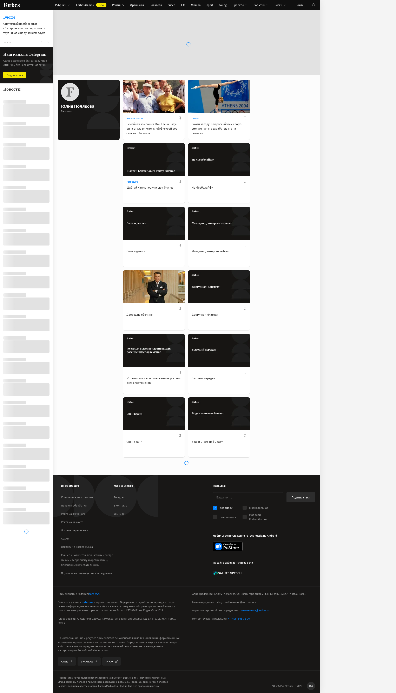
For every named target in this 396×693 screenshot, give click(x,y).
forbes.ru (94, 594)
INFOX (109, 661)
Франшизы (137, 5)
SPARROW (87, 661)
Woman (196, 5)
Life (183, 5)
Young (223, 5)
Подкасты (156, 5)
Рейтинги (118, 5)
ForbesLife (132, 181)
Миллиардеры (134, 118)
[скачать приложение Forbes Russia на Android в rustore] (228, 546)
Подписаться (300, 497)
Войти (300, 5)
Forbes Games (90, 5)
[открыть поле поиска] (313, 5)
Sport (209, 5)
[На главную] (11, 5)
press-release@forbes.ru (255, 610)
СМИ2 (64, 661)
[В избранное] (179, 118)
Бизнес (196, 118)
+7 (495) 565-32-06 (239, 618)
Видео (171, 5)
